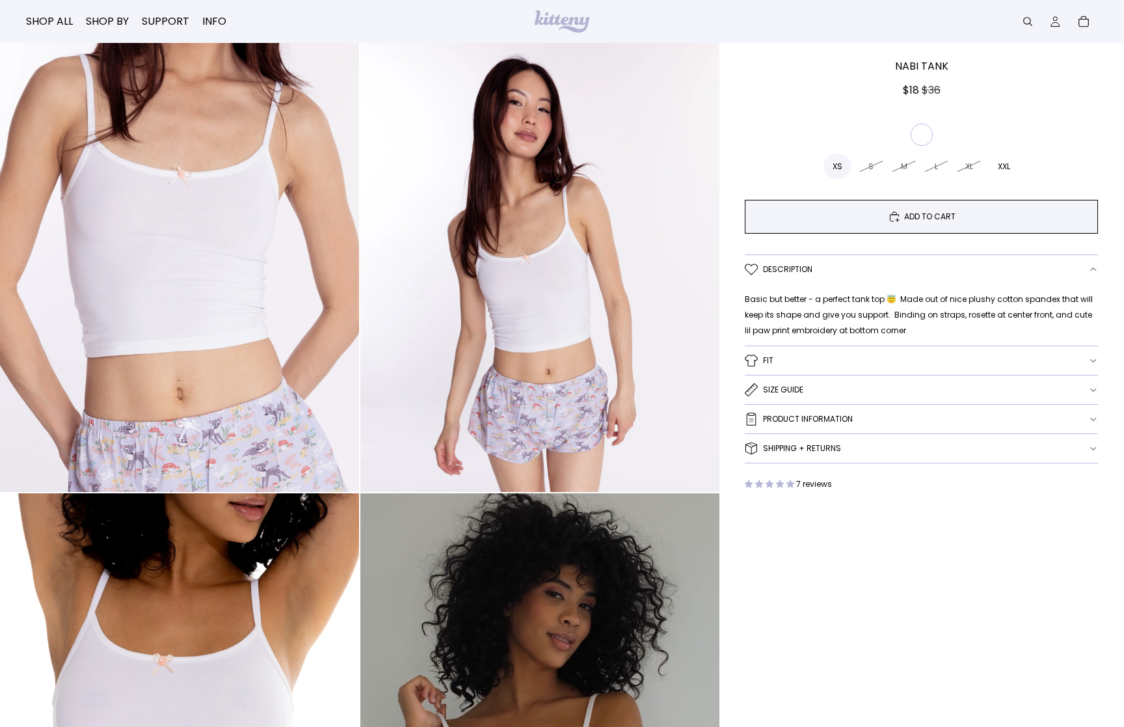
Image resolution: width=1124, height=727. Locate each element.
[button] (770, 483)
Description (787, 269)
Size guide (783, 389)
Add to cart (930, 216)
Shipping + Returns (802, 448)
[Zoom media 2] (539, 267)
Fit (768, 360)
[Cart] (1083, 21)
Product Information (808, 418)
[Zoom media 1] (179, 267)
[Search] (1027, 21)
